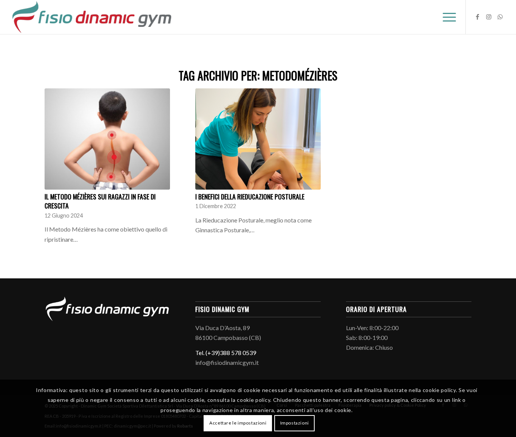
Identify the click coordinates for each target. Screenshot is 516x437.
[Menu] (447, 17)
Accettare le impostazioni (237, 423)
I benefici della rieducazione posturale (249, 196)
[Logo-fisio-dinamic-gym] (92, 17)
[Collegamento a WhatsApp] (500, 16)
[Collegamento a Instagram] (488, 16)
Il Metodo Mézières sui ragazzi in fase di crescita (100, 201)
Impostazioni (294, 423)
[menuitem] (447, 17)
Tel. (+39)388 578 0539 (225, 352)
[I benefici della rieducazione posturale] (257, 139)
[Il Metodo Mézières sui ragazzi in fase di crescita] (107, 139)
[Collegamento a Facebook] (477, 16)
